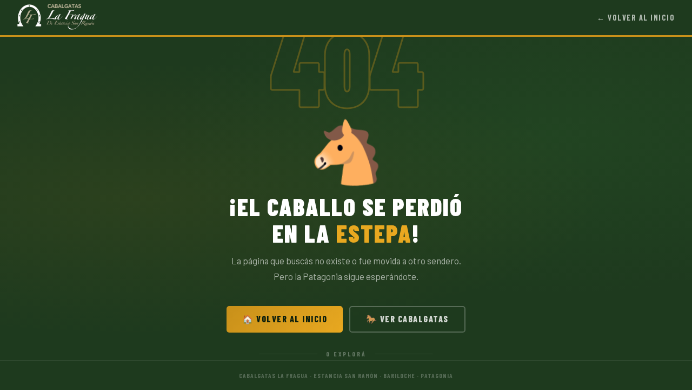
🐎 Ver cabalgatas (407, 319)
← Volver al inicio (636, 17)
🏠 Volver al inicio (284, 319)
